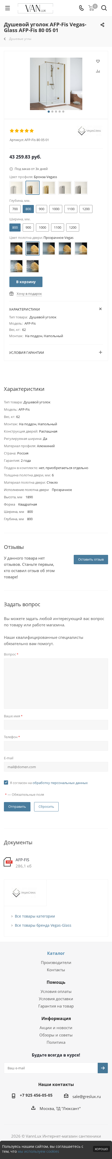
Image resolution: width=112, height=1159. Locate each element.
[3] (22, 131)
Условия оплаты (56, 991)
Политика (56, 1042)
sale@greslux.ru (86, 1096)
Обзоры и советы (56, 1034)
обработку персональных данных (60, 782)
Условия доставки (56, 998)
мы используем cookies (38, 1151)
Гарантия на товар (56, 1006)
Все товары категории (35, 916)
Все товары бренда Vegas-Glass (43, 925)
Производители (56, 962)
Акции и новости (56, 1027)
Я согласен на (49, 782)
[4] (26, 131)
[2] (17, 131)
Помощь (56, 982)
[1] (12, 131)
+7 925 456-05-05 (36, 1095)
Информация (56, 1018)
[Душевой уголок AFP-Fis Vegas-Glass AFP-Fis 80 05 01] (56, 84)
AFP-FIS (22, 859)
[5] (31, 131)
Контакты (56, 969)
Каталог (56, 953)
